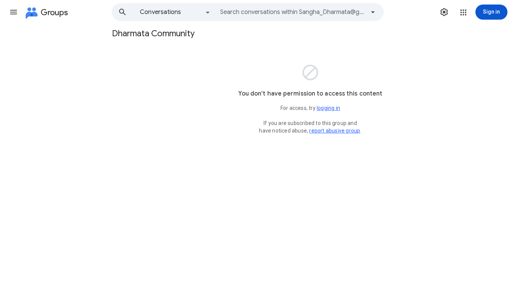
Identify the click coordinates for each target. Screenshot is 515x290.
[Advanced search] (372, 12)
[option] (175, 12)
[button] (14, 12)
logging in (328, 108)
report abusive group (334, 131)
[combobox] (292, 12)
